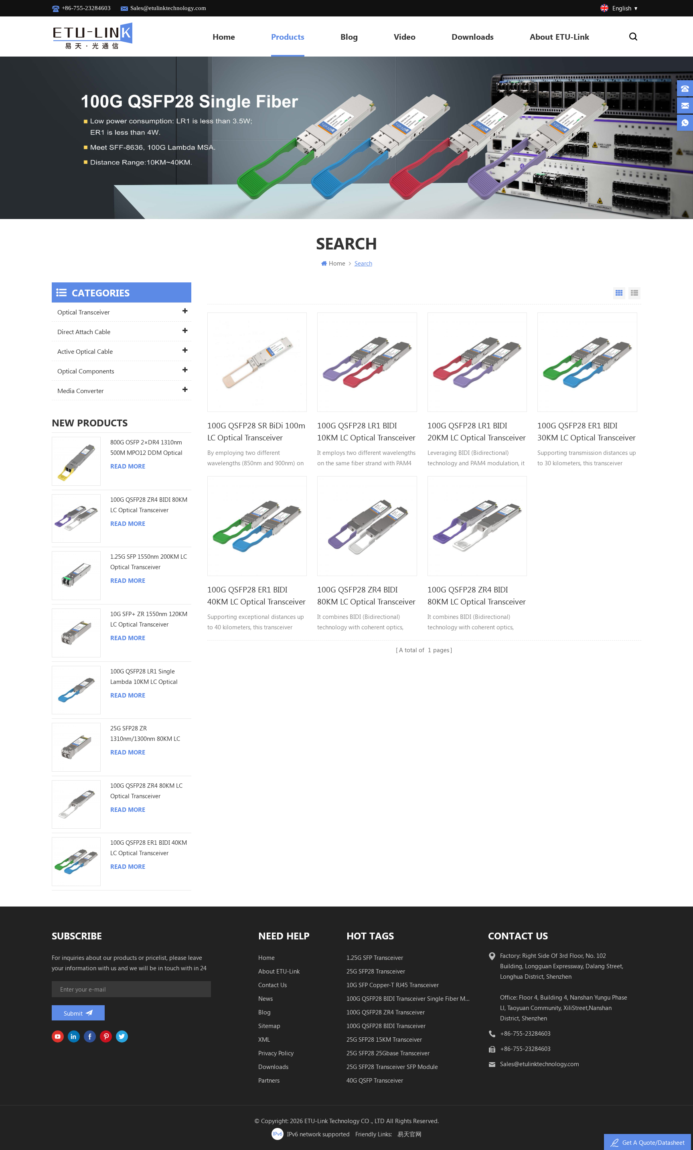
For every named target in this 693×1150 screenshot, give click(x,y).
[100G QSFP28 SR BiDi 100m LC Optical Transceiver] (257, 362)
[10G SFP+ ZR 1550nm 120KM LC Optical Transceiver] (76, 633)
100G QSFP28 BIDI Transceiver (386, 1026)
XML (264, 1039)
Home (224, 36)
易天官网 (409, 1134)
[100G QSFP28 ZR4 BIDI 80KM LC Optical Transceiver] (367, 526)
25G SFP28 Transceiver (375, 971)
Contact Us (272, 985)
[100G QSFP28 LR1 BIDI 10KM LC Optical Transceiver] (367, 362)
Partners (269, 1080)
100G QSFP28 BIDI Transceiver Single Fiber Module (408, 998)
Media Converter (80, 390)
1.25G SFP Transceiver (374, 957)
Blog (349, 36)
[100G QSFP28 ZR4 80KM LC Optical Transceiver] (76, 805)
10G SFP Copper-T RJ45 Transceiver (392, 985)
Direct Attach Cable (83, 331)
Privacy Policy (276, 1053)
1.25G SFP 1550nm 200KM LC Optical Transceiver (148, 561)
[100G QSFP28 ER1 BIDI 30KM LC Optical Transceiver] (587, 362)
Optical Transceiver (83, 312)
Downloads (473, 36)
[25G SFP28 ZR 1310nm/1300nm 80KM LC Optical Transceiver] (76, 747)
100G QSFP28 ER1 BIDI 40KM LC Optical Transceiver (256, 595)
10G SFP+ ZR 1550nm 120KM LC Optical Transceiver (148, 619)
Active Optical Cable (85, 351)
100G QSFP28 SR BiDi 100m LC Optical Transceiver (256, 431)
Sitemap (269, 1026)
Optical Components (85, 371)
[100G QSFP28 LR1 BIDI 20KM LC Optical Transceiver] (477, 362)
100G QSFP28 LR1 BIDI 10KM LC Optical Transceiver (366, 431)
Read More (127, 466)
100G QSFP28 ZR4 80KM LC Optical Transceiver (146, 790)
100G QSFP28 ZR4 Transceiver (385, 1012)
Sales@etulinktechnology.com (168, 8)
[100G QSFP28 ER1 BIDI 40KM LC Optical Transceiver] (257, 526)
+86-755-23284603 (86, 8)
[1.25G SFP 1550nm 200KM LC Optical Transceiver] (76, 576)
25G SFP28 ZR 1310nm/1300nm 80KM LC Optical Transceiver (145, 734)
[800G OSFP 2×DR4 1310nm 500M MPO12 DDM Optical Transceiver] (76, 461)
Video (404, 36)
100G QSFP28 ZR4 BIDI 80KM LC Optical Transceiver (366, 595)
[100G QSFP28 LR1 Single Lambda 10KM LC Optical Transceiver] (76, 690)
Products (287, 36)
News (265, 998)
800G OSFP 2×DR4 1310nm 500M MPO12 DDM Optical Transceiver (146, 448)
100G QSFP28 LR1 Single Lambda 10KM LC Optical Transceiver (144, 677)
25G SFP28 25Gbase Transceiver (388, 1053)
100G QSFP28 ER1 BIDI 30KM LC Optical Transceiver (586, 431)
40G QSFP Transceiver (374, 1080)
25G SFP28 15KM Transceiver (384, 1039)
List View (634, 293)
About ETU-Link (559, 36)
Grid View (619, 293)
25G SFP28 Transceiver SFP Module (392, 1067)
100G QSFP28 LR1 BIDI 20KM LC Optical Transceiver (477, 431)
